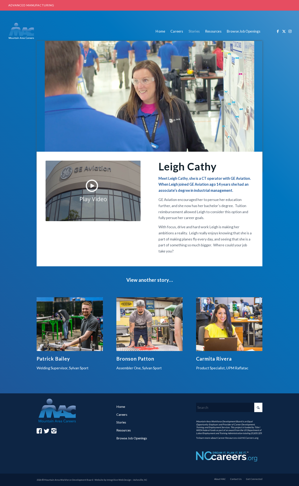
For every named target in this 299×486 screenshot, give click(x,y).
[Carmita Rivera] (229, 324)
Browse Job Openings (131, 438)
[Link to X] (284, 31)
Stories (121, 422)
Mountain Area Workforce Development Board (219, 421)
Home (120, 406)
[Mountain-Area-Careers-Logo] (22, 31)
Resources (123, 430)
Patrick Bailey (53, 359)
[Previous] (43, 330)
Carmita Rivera (214, 359)
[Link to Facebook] (278, 31)
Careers (121, 414)
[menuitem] (160, 31)
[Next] (256, 330)
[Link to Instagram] (290, 31)
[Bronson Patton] (149, 324)
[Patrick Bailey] (70, 324)
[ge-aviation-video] (93, 191)
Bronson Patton (135, 359)
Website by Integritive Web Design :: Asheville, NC (121, 479)
